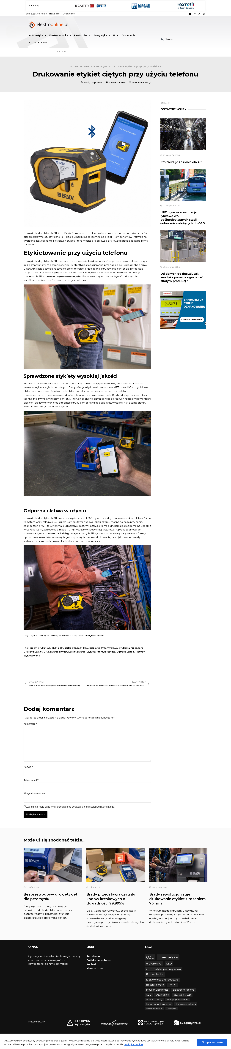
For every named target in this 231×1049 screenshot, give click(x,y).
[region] (115, 1041)
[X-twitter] (199, 14)
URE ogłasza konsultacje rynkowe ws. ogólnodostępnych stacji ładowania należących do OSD (182, 218)
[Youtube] (190, 14)
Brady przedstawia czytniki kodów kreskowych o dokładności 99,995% (110, 898)
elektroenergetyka (183, 989)
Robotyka (171, 1008)
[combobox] (182, 39)
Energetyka (100, 35)
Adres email (31, 780)
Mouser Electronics (157, 989)
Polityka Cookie (133, 1044)
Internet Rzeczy (154, 999)
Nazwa (28, 766)
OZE (150, 957)
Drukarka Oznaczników (74, 647)
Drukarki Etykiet (33, 651)
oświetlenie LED (182, 995)
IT (114, 35)
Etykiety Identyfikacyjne (101, 651)
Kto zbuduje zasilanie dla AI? (181, 162)
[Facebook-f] (195, 14)
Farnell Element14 (154, 1008)
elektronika (154, 963)
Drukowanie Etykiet (55, 651)
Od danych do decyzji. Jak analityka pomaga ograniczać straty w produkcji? (181, 277)
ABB (148, 994)
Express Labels (125, 651)
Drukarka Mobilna (48, 647)
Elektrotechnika (58, 35)
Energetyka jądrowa (186, 1004)
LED (169, 963)
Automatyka (36, 35)
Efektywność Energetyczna (162, 979)
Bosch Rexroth (155, 984)
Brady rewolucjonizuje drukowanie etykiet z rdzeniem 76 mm (177, 898)
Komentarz (30, 723)
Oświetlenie (128, 35)
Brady (33, 647)
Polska (172, 984)
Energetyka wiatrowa (178, 999)
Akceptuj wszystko (212, 1042)
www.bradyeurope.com (91, 635)
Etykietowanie (76, 651)
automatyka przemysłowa (163, 969)
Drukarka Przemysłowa (103, 647)
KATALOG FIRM (38, 42)
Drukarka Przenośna (131, 647)
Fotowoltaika (154, 974)
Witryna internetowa (34, 793)
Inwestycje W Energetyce (158, 1004)
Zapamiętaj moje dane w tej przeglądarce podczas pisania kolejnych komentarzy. (70, 806)
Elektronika (81, 35)
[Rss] (204, 14)
